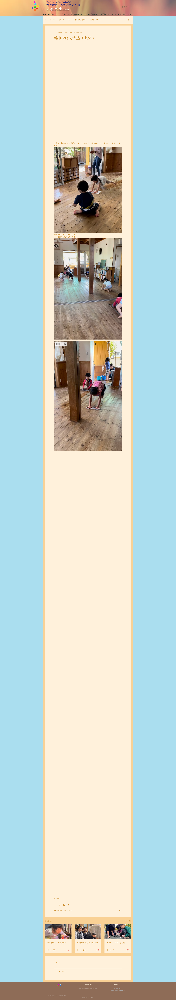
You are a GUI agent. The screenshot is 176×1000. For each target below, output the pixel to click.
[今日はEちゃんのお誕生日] (58, 931)
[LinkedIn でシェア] (64, 905)
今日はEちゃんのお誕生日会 (87, 943)
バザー (69, 20)
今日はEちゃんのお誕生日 (56, 943)
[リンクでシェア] (68, 905)
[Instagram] (58, 985)
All (45, 20)
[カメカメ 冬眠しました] (117, 931)
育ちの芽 (61, 20)
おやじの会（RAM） (81, 20)
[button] (129, 20)
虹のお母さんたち (95, 20)
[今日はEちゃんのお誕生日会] (88, 931)
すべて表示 (128, 921)
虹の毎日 (52, 20)
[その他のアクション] (121, 32)
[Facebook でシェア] (55, 905)
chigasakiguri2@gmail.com (89, 988)
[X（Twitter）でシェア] (59, 905)
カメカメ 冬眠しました (116, 943)
